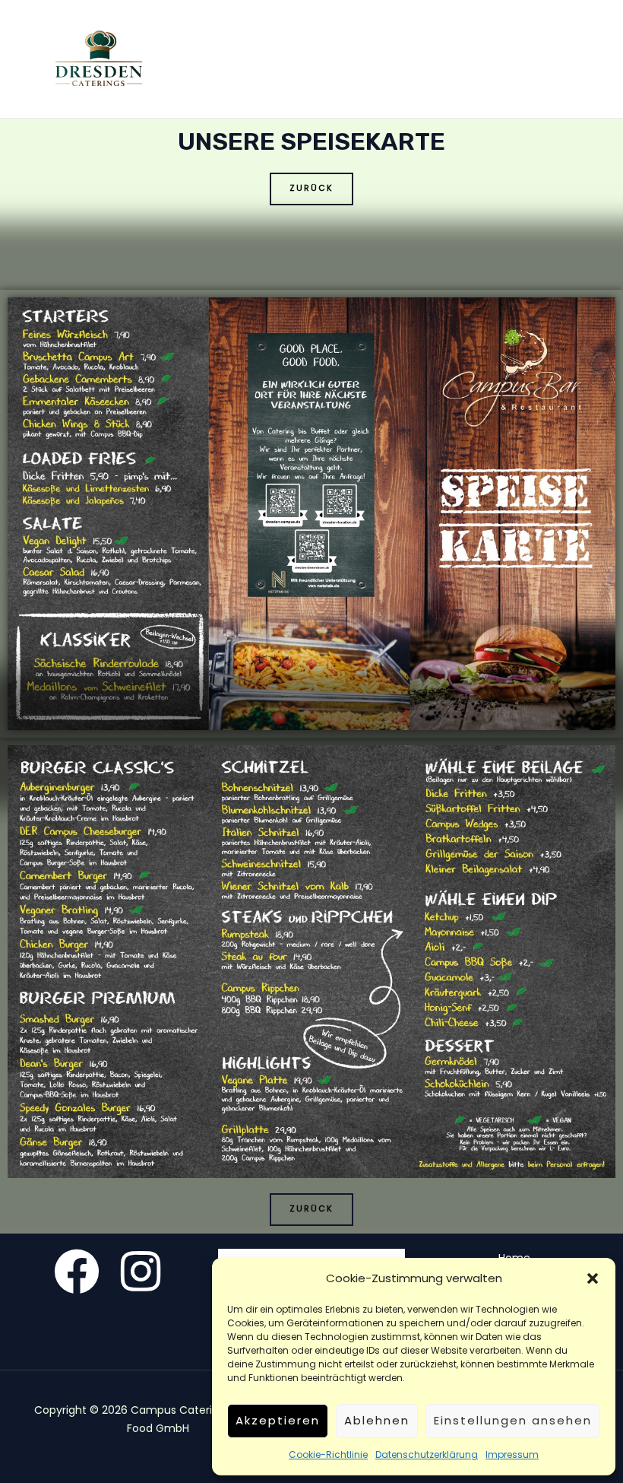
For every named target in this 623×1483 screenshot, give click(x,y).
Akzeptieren (278, 1420)
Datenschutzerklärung (426, 1454)
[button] (592, 1278)
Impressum (512, 1454)
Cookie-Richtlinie (328, 1454)
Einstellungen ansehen (513, 1420)
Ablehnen (377, 1420)
